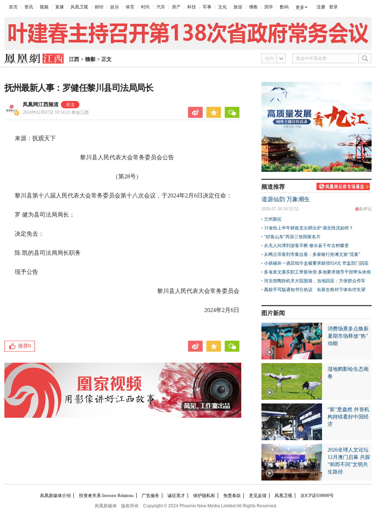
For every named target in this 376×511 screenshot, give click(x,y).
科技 (191, 7)
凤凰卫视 (79, 7)
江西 (74, 59)
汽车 (160, 7)
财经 (99, 7)
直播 (59, 7)
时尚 (145, 7)
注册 (321, 7)
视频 (44, 7)
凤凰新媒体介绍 (55, 495)
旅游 (238, 7)
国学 (268, 7)
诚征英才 (176, 495)
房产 (176, 7)
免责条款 (232, 495)
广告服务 (150, 495)
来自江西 (56, 112)
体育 (130, 7)
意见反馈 (258, 495)
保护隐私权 (204, 495)
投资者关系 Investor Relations (106, 495)
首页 (13, 7)
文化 (222, 7)
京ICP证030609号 (317, 495)
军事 (207, 7)
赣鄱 (90, 59)
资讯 (28, 7)
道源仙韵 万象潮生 (285, 199)
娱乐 (114, 7)
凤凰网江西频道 (41, 104)
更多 (300, 7)
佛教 (253, 7)
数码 (284, 7)
